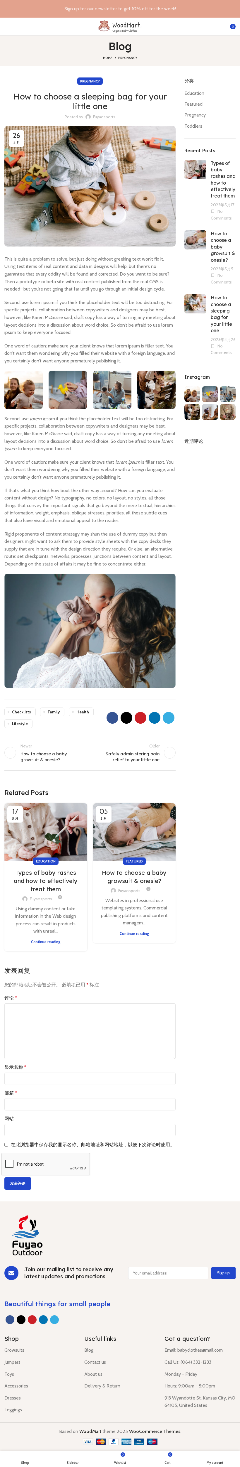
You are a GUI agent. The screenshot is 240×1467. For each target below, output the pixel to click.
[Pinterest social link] (140, 718)
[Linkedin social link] (154, 718)
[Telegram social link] (168, 718)
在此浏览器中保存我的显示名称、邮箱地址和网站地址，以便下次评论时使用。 (93, 1144)
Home (107, 58)
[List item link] (40, 1350)
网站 (9, 1118)
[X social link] (126, 718)
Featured (134, 861)
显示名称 (15, 1067)
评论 (10, 998)
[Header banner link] (111, 9)
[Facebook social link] (112, 718)
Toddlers (193, 126)
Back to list (90, 753)
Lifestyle (20, 723)
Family (54, 712)
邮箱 (10, 1093)
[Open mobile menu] (6, 26)
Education (46, 861)
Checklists (21, 712)
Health (82, 712)
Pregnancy (127, 58)
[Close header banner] (232, 9)
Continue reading (45, 942)
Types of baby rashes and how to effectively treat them (46, 881)
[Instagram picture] (23, 390)
